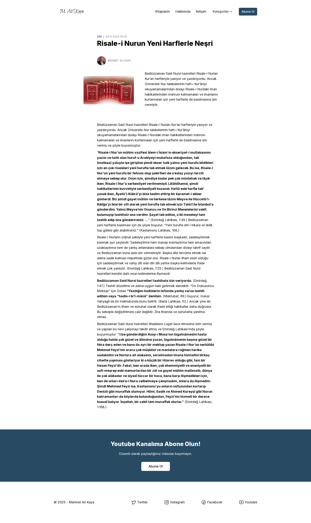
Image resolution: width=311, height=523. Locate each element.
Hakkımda (182, 11)
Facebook (214, 502)
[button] (222, 11)
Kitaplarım (162, 11)
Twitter (142, 502)
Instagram (177, 502)
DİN (99, 36)
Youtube (251, 502)
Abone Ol (248, 11)
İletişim (201, 11)
